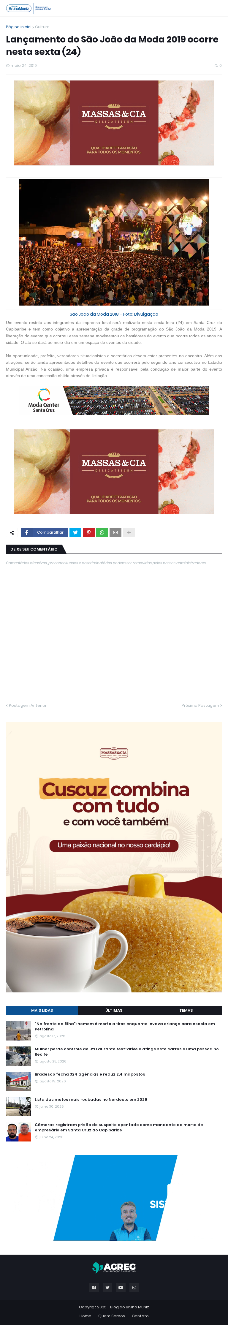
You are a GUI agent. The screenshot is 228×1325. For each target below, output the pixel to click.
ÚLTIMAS (113, 1010)
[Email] (115, 532)
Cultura (42, 27)
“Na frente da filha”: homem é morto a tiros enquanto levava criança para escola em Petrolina (125, 1026)
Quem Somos (111, 1316)
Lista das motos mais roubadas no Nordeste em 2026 (91, 1099)
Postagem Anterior (28, 705)
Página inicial (18, 27)
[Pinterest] (89, 532)
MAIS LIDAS (42, 1010)
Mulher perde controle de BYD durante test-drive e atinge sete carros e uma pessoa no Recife (127, 1051)
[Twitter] (75, 532)
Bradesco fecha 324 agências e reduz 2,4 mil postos (90, 1074)
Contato (140, 1316)
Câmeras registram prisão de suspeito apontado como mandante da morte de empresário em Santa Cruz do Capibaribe (119, 1127)
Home (85, 1316)
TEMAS (186, 1010)
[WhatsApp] (102, 532)
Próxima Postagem (200, 705)
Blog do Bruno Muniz (129, 1307)
